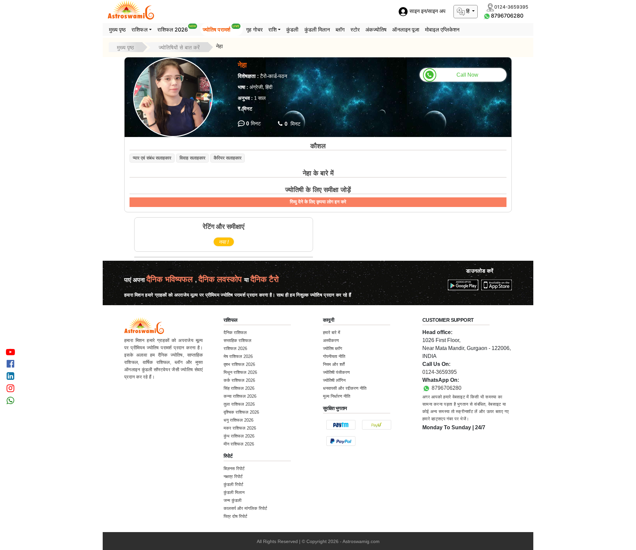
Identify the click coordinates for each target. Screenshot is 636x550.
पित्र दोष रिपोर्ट (235, 516)
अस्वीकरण (331, 340)
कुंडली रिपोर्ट (233, 484)
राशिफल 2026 (176, 28)
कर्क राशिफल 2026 (239, 380)
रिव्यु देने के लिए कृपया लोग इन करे (318, 201)
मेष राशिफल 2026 (238, 356)
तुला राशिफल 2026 (239, 404)
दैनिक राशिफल (235, 332)
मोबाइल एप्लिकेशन (442, 29)
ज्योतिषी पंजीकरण (336, 372)
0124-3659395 (439, 372)
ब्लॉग (340, 29)
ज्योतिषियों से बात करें (179, 47)
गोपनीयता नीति (334, 356)
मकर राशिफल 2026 (240, 428)
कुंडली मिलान (317, 29)
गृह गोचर (254, 29)
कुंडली (292, 29)
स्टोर (355, 29)
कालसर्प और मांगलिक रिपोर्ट (245, 508)
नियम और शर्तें (333, 364)
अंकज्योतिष (376, 29)
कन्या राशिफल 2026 (240, 396)
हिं (468, 11)
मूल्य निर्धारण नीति (336, 396)
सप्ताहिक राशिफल (237, 340)
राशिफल (139, 29)
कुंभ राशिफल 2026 (239, 436)
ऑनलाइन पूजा (405, 29)
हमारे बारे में (331, 332)
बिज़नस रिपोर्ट (234, 468)
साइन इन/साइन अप (427, 11)
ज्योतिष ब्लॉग (332, 348)
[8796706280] (487, 15)
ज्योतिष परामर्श (221, 28)
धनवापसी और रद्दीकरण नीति (344, 388)
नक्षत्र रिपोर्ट (233, 476)
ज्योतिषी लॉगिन (334, 380)
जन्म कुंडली (232, 500)
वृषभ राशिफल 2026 (239, 364)
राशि (272, 29)
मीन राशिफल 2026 (239, 444)
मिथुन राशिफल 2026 (240, 372)
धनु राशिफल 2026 (238, 420)
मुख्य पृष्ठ (117, 29)
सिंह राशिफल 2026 (239, 388)
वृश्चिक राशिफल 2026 (241, 412)
